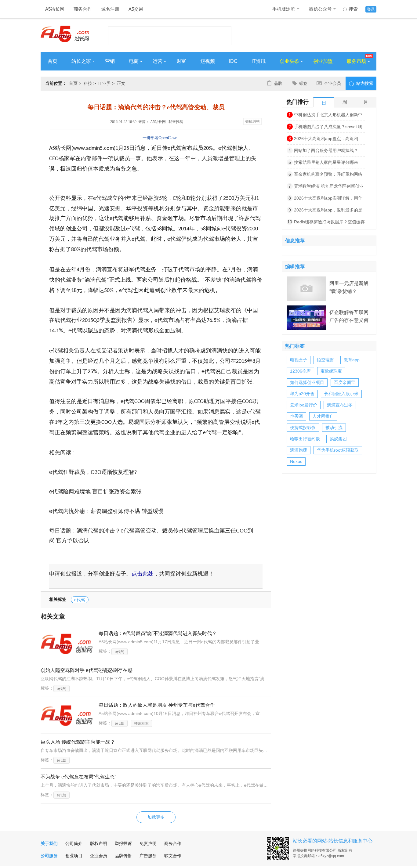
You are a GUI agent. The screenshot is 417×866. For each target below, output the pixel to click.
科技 (88, 83)
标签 (303, 83)
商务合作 (83, 9)
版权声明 (98, 843)
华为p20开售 (302, 393)
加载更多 (156, 817)
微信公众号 (320, 9)
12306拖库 (300, 371)
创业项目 (73, 855)
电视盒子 (298, 359)
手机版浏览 (283, 9)
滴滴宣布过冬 (340, 404)
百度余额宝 (344, 382)
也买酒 (296, 416)
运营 (157, 61)
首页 (52, 61)
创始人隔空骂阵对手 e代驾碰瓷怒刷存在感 (86, 670)
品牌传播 (123, 855)
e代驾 (79, 599)
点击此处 (143, 574)
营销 (110, 61)
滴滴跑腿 (298, 450)
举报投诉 (123, 843)
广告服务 (148, 855)
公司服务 (49, 855)
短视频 (207, 61)
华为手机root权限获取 (338, 450)
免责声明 (148, 843)
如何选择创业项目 (307, 382)
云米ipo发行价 (303, 404)
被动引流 (334, 427)
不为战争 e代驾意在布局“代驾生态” (78, 776)
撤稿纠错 (252, 121)
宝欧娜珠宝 (331, 371)
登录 (371, 9)
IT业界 (104, 83)
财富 (181, 61)
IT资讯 (259, 61)
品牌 (278, 83)
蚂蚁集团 (338, 438)
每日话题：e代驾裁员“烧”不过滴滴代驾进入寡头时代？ (158, 633)
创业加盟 (323, 61)
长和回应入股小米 (341, 393)
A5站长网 (54, 9)
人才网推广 (323, 416)
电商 (134, 61)
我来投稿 (176, 122)
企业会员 (332, 83)
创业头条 (289, 61)
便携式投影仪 (303, 427)
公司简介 (73, 843)
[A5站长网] (65, 34)
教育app (352, 359)
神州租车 (141, 723)
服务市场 (356, 61)
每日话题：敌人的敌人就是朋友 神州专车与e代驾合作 (157, 705)
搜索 (353, 9)
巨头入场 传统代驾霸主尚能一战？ (78, 742)
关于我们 (49, 843)
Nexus (296, 461)
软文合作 (172, 855)
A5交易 (136, 9)
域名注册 (110, 9)
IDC (233, 61)
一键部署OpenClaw (159, 137)
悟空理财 (325, 359)
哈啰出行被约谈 (305, 438)
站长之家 (81, 61)
